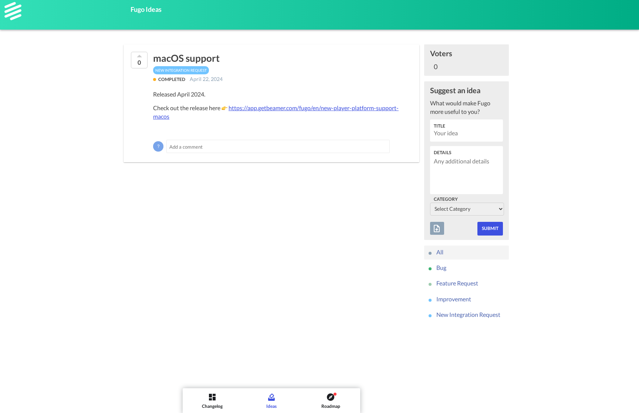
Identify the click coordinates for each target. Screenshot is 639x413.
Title (439, 126)
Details (442, 152)
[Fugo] (13, 11)
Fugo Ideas (146, 9)
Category (446, 199)
